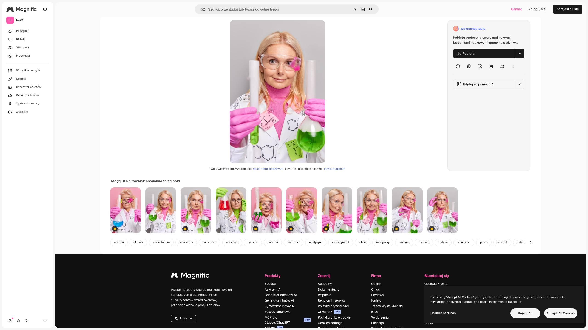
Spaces (270, 284)
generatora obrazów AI (268, 169)
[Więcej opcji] (512, 66)
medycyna (315, 242)
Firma (376, 275)
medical (424, 242)
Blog (374, 312)
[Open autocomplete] (201, 9)
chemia (119, 242)
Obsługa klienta (435, 284)
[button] (183, 318)
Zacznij (324, 275)
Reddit (429, 323)
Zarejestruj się (568, 9)
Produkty (272, 275)
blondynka (463, 242)
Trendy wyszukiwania (387, 306)
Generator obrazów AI (281, 295)
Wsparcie (324, 295)
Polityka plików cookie (334, 317)
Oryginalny (261, 29)
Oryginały (329, 312)
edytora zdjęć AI (334, 169)
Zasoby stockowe (278, 312)
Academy (325, 284)
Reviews (377, 295)
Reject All (525, 313)
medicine (294, 242)
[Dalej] (530, 242)
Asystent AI (273, 289)
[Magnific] (190, 276)
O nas (375, 289)
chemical (232, 242)
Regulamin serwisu (332, 300)
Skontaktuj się (436, 275)
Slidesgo (377, 323)
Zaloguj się (537, 9)
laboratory (186, 242)
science (253, 242)
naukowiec (210, 242)
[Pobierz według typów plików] (519, 53)
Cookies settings (330, 323)
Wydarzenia (380, 317)
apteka (443, 242)
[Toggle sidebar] (45, 9)
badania (273, 242)
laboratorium (161, 242)
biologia (404, 242)
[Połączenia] (10, 320)
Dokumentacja (328, 289)
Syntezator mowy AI (280, 306)
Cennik (516, 9)
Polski (183, 318)
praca (484, 242)
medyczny (382, 242)
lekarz (363, 242)
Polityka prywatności (333, 306)
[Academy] (18, 320)
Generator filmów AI (279, 300)
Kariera (376, 300)
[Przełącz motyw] (26, 320)
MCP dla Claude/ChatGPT (287, 319)
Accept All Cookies (561, 313)
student (502, 242)
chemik (138, 242)
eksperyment (340, 242)
